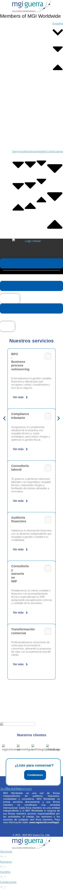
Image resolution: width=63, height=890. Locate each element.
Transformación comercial (23, 631)
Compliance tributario (20, 416)
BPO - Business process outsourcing (20, 361)
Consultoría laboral (20, 467)
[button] (4, 418)
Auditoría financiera (18, 519)
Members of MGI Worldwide (30, 16)
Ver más (18, 397)
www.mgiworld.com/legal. (44, 822)
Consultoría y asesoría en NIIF (20, 573)
